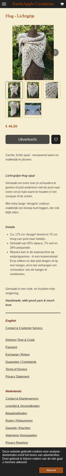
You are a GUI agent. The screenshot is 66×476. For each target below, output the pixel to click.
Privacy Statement (18, 376)
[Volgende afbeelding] (55, 52)
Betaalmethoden (16, 413)
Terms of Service (16, 369)
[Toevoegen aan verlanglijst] (55, 139)
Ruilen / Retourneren (19, 420)
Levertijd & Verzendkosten (23, 406)
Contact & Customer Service (24, 328)
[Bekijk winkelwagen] (62, 4)
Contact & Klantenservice (22, 398)
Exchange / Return (18, 354)
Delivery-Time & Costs (20, 339)
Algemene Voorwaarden (21, 435)
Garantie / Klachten (18, 428)
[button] (14, 90)
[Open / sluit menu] (4, 4)
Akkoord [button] (51, 470)
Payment (11, 347)
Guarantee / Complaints (21, 361)
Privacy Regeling (17, 442)
